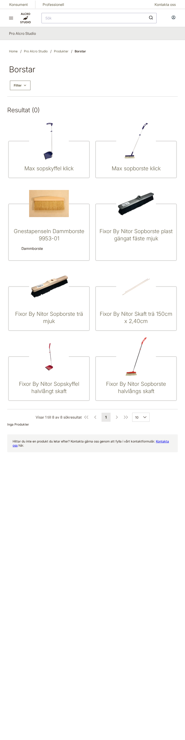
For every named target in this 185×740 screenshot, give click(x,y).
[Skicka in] (151, 18)
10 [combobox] (137, 417)
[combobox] (99, 18)
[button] (145, 417)
